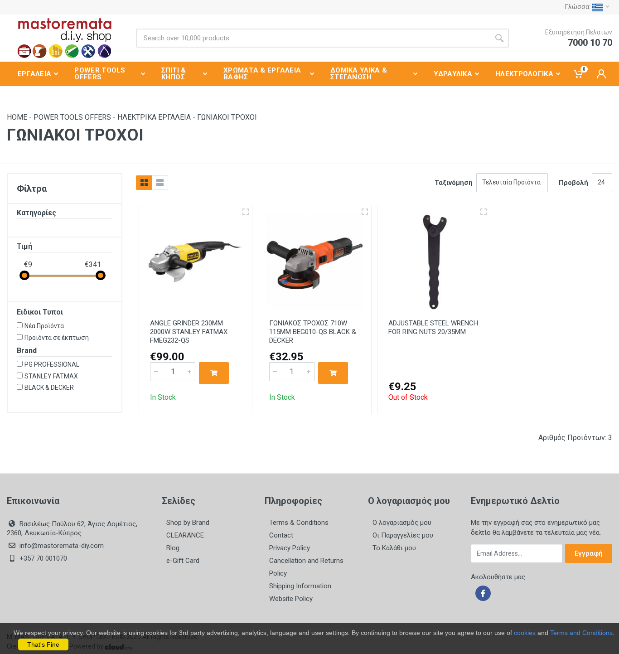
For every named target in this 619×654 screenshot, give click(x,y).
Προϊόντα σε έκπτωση (56, 337)
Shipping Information (300, 586)
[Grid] (144, 182)
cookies (525, 632)
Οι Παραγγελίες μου (402, 535)
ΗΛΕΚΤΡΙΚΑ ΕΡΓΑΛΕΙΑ (154, 117)
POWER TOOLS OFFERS (72, 117)
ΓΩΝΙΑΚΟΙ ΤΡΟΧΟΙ (227, 117)
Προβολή (573, 183)
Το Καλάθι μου (394, 548)
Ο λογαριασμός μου (401, 522)
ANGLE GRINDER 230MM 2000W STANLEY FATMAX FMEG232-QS (188, 331)
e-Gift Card (182, 561)
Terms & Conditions (299, 522)
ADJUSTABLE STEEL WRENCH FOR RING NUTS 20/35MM (433, 327)
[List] (160, 182)
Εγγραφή (589, 553)
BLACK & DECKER (49, 387)
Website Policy (291, 599)
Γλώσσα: (578, 6)
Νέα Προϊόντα (44, 325)
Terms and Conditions (581, 632)
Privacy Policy (289, 548)
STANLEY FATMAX (51, 376)
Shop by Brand (187, 522)
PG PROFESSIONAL (51, 364)
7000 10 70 (590, 42)
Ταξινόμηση (454, 183)
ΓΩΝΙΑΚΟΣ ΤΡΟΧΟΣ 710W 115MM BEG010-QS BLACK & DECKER (312, 331)
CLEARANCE (185, 535)
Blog (172, 548)
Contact (281, 535)
